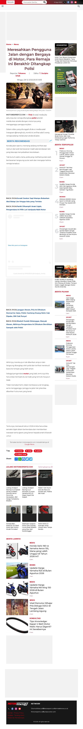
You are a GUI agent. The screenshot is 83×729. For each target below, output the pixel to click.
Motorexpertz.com (37, 712)
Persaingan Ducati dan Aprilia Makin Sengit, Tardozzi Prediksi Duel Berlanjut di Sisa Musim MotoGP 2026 (68, 232)
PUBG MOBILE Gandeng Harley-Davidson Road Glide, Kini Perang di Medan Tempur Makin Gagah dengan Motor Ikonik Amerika (66, 283)
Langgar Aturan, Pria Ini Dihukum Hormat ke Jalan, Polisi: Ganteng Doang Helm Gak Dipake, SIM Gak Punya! (28, 313)
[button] (78, 6)
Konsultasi (35, 618)
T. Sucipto (43, 73)
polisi (34, 118)
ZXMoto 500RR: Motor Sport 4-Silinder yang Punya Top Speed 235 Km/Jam (68, 202)
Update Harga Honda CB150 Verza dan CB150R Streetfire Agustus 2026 (67, 217)
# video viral (20, 454)
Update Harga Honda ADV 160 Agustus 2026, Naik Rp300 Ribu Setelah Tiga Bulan (68, 187)
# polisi (38, 451)
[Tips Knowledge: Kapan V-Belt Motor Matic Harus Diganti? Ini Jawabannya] (17, 625)
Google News (29, 444)
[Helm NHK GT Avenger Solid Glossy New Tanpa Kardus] (45, 509)
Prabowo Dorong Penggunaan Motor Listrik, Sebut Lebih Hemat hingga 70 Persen (67, 154)
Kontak (10, 713)
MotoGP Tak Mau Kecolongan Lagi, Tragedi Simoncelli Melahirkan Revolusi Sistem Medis (67, 171)
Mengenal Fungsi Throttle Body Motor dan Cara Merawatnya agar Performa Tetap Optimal (65, 137)
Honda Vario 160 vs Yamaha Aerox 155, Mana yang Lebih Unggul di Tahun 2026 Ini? (39, 551)
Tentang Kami (19, 715)
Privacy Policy (19, 713)
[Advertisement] (41, 26)
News (16, 44)
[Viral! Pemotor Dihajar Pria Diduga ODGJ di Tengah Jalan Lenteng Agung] (17, 607)
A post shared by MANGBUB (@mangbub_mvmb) (29, 273)
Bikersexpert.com (49, 708)
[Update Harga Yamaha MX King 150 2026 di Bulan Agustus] (17, 589)
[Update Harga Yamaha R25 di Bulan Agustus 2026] (17, 570)
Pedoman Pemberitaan (15, 718)
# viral (28, 451)
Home (8, 44)
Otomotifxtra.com (37, 708)
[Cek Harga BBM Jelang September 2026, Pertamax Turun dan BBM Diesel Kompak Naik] (59, 304)
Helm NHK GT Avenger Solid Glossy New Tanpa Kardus (45, 526)
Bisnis (32, 565)
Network (10, 2)
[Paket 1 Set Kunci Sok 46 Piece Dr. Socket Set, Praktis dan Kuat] (45, 474)
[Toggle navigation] (3, 6)
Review (62, 197)
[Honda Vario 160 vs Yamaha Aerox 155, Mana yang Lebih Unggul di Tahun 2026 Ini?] (17, 551)
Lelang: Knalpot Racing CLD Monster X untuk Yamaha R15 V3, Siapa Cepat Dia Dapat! (28, 492)
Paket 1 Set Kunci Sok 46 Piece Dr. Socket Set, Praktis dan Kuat (45, 490)
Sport (62, 165)
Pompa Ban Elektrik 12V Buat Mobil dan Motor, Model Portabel (12, 526)
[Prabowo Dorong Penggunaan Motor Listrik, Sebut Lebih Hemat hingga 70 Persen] (59, 348)
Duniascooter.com (49, 712)
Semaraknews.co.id (61, 708)
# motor (19, 451)
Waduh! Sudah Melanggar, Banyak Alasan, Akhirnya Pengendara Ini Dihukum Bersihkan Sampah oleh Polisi (29, 324)
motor (26, 374)
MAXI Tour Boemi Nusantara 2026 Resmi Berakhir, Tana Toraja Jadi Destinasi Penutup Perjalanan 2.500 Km (66, 60)
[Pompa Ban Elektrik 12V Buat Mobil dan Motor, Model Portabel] (13, 509)
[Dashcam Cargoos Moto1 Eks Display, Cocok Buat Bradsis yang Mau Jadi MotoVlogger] (29, 509)
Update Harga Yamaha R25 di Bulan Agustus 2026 (41, 570)
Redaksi (10, 715)
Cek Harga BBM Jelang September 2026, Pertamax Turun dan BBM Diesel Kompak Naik (71, 304)
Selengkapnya (44, 467)
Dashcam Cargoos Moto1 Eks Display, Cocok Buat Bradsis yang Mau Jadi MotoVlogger (29, 527)
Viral (30, 115)
